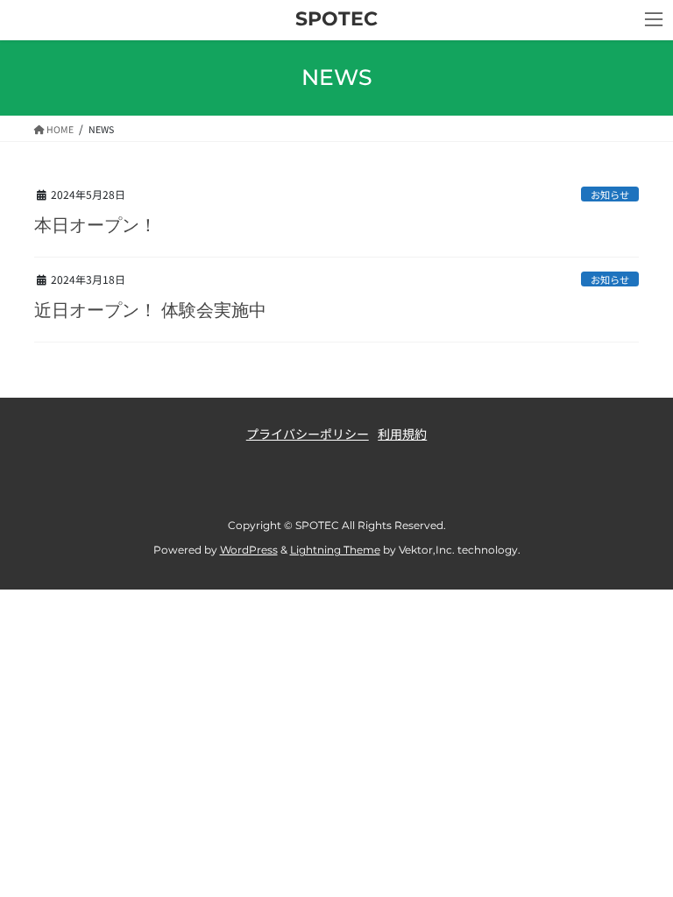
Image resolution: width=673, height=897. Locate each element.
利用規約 (402, 433)
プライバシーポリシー (307, 433)
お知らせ (610, 194)
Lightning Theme (335, 549)
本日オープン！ (95, 225)
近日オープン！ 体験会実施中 (150, 310)
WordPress (249, 549)
